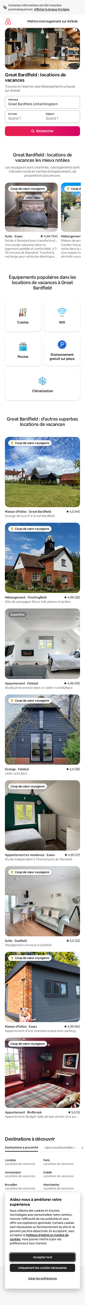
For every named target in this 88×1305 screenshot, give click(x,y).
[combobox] (42, 104)
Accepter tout (42, 1257)
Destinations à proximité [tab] (21, 1147)
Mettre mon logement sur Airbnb (52, 21)
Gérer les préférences (42, 1278)
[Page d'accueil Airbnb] (8, 21)
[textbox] (23, 118)
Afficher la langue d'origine (51, 9)
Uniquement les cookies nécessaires (42, 1268)
